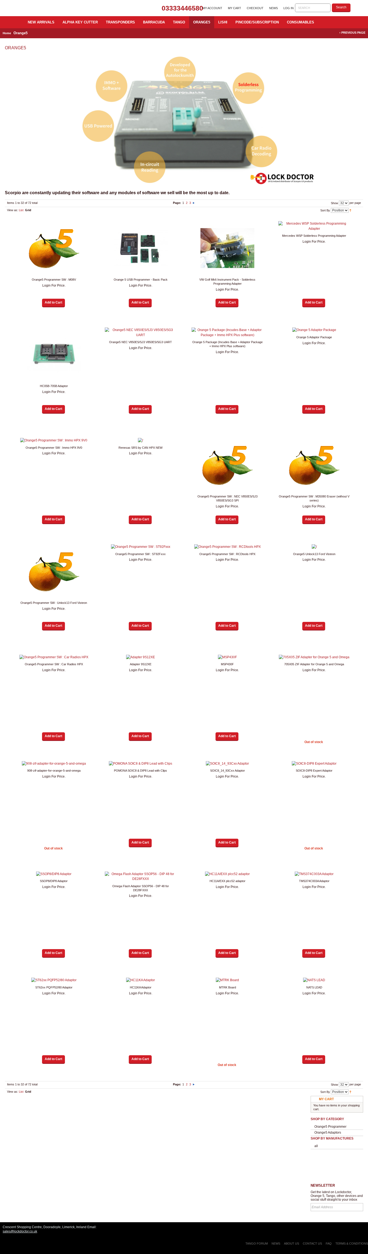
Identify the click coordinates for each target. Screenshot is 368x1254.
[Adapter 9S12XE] (140, 657)
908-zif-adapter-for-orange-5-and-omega (54, 770)
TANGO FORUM (256, 1243)
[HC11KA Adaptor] (140, 980)
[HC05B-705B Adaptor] (54, 354)
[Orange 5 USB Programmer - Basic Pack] (140, 248)
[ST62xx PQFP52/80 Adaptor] (54, 980)
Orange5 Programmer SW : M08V (54, 279)
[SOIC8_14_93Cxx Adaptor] (227, 763)
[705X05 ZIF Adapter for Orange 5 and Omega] (314, 657)
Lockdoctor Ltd (56, 8)
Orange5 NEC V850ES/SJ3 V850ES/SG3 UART (140, 342)
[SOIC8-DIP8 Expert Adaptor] (314, 763)
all (316, 1146)
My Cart (234, 8)
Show (334, 203)
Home (7, 33)
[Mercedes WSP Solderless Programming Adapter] (314, 226)
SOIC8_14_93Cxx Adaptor (227, 770)
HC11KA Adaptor (140, 987)
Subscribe (358, 1207)
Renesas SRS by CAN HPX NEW (140, 447)
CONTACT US (312, 1243)
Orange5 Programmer (330, 1126)
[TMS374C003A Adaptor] (314, 874)
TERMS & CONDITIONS (351, 1243)
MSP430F (227, 664)
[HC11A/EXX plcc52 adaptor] (227, 874)
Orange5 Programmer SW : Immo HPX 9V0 (54, 447)
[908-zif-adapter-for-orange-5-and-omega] (54, 763)
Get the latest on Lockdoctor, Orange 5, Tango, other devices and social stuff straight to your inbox (337, 1195)
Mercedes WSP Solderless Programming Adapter (314, 235)
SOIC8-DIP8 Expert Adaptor (314, 770)
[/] (140, 440)
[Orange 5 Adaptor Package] (314, 330)
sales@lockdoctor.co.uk (20, 1231)
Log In (288, 8)
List (21, 210)
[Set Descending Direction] (350, 210)
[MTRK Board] (227, 980)
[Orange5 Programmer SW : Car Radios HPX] (54, 657)
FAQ (329, 1243)
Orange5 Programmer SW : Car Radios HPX (54, 664)
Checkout (255, 8)
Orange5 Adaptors (327, 1132)
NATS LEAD (314, 987)
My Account (212, 8)
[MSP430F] (227, 657)
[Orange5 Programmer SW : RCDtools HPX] (227, 546)
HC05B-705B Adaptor (54, 386)
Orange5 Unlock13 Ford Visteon (314, 554)
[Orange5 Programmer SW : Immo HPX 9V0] (54, 440)
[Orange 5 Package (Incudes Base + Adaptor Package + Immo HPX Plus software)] (227, 332)
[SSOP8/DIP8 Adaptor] (54, 874)
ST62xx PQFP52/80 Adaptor (53, 987)
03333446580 (182, 8)
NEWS (276, 1243)
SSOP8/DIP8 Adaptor (54, 881)
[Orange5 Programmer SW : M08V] (54, 248)
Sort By (325, 210)
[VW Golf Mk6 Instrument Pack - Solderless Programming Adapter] (227, 248)
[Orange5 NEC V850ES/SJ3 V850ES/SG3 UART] (140, 332)
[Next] (194, 202)
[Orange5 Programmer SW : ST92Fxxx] (140, 546)
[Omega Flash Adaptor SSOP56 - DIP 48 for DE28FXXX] (140, 877)
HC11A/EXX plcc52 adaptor (227, 881)
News (273, 8)
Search (341, 7)
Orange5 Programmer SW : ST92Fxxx (140, 554)
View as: (12, 210)
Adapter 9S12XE (140, 664)
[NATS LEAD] (314, 980)
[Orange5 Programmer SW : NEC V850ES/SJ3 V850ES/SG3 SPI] (227, 465)
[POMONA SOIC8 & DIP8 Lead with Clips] (140, 763)
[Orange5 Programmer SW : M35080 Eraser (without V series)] (314, 465)
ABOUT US (291, 1243)
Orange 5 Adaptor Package (314, 337)
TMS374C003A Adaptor (314, 881)
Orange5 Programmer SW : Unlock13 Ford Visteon (53, 602)
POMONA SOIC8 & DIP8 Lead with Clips (140, 770)
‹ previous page (352, 32)
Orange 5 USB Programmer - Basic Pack (141, 279)
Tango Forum (337, 1166)
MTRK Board (227, 987)
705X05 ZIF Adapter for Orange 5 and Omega (314, 664)
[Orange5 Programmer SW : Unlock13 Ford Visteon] (54, 571)
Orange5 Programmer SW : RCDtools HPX (227, 554)
